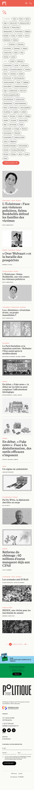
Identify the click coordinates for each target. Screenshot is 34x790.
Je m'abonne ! (6, 739)
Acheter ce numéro (17, 670)
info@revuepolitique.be (10, 726)
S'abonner (17, 674)
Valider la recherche (9, 163)
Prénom (4, 753)
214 (25, 644)
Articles (5, 737)
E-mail (4, 748)
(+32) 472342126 (8, 723)
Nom (19, 753)
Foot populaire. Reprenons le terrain (20, 660)
